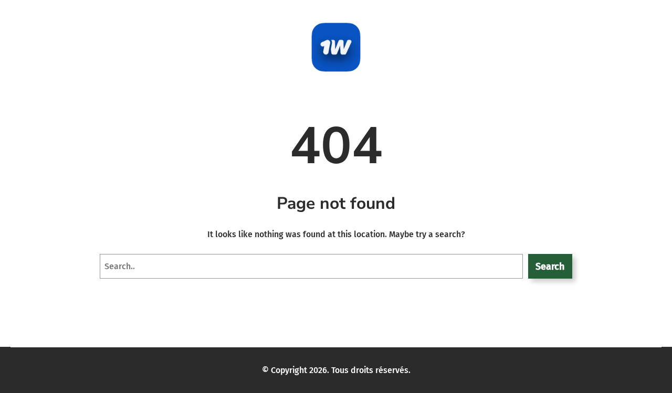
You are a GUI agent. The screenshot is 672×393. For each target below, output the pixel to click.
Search (550, 266)
